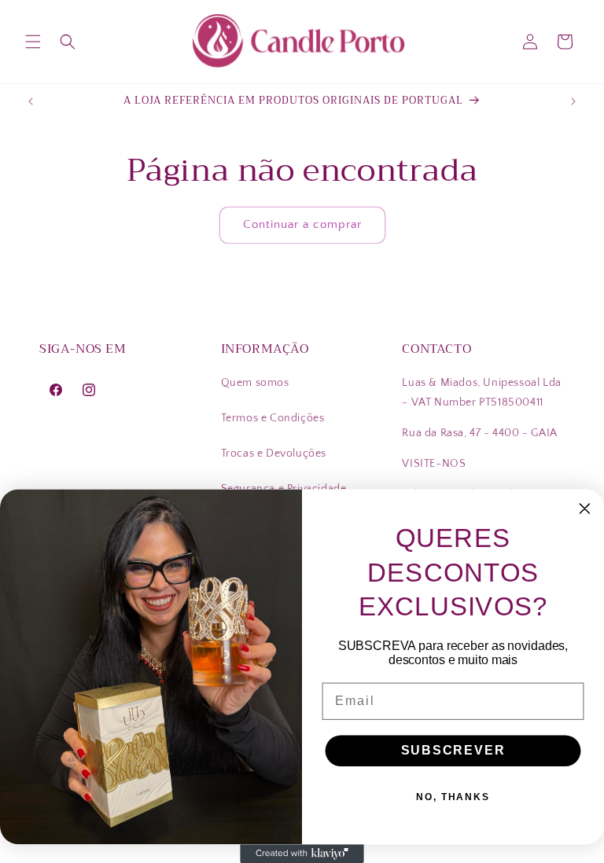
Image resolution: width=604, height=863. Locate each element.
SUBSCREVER (453, 750)
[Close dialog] (585, 509)
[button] (33, 41)
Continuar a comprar (302, 224)
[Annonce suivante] (573, 101)
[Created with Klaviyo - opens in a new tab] (302, 853)
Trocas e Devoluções (273, 453)
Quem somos (255, 382)
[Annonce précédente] (30, 101)
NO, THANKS (453, 796)
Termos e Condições (273, 418)
